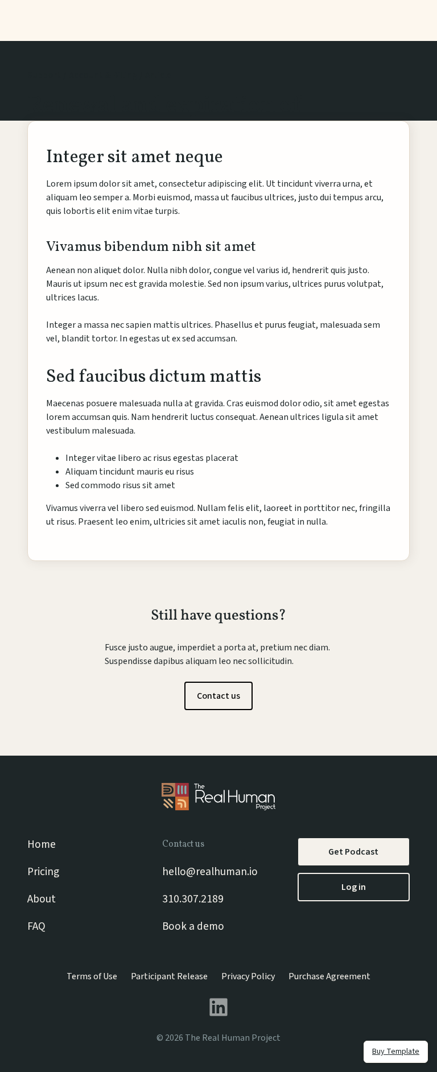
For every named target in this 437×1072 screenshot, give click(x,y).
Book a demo (193, 926)
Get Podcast (353, 852)
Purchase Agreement (329, 976)
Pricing (43, 872)
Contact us (218, 696)
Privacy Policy (248, 976)
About (41, 899)
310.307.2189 (193, 899)
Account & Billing (103, 75)
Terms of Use (92, 976)
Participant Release (169, 976)
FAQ (36, 926)
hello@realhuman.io (210, 872)
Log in (353, 887)
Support (44, 75)
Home (41, 844)
